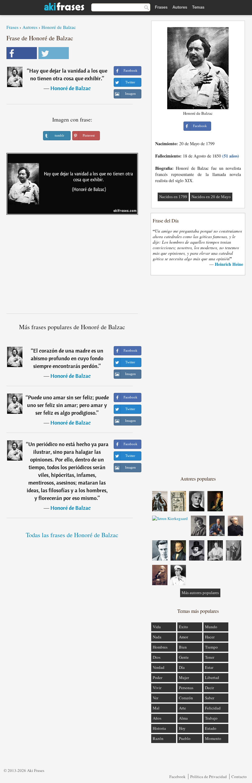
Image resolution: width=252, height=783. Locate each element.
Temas (198, 7)
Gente (184, 657)
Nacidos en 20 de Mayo (211, 196)
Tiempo (211, 647)
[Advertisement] (72, 266)
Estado (210, 728)
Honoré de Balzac (58, 27)
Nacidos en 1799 (173, 196)
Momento (213, 738)
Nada (157, 637)
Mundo (211, 626)
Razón (158, 738)
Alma (183, 718)
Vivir (157, 687)
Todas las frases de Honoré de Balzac (72, 535)
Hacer (210, 637)
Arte (182, 708)
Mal (156, 708)
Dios (156, 657)
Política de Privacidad (208, 776)
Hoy (182, 728)
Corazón (186, 698)
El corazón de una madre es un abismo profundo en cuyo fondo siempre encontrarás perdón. (67, 358)
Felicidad (213, 708)
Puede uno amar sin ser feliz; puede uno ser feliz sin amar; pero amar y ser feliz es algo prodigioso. (68, 405)
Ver (155, 698)
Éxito (183, 626)
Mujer (184, 677)
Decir (209, 687)
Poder (157, 677)
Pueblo (185, 738)
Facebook (177, 776)
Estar (209, 667)
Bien (183, 647)
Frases (161, 7)
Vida (157, 626)
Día (182, 667)
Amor (183, 637)
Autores (179, 7)
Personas (186, 687)
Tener (209, 657)
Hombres (160, 647)
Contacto (239, 776)
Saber (209, 698)
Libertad (212, 677)
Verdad (158, 667)
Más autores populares (200, 592)
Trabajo (211, 718)
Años (157, 718)
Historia (159, 728)
